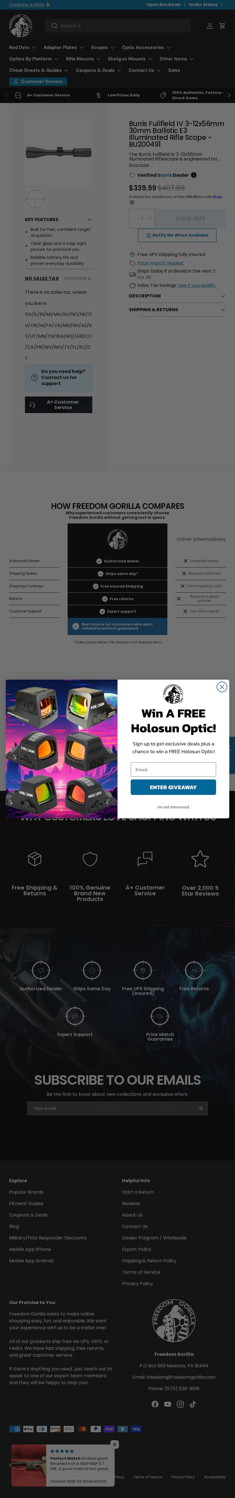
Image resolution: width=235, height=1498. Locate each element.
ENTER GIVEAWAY (173, 787)
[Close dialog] (222, 687)
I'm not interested (173, 807)
